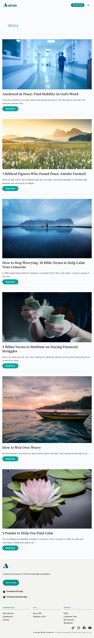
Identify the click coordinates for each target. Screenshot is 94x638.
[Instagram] (78, 627)
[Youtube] (89, 627)
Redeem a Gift (39, 616)
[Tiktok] (73, 627)
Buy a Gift (37, 613)
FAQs (66, 613)
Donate (6, 620)
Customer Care (70, 616)
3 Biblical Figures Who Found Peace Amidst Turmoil (44, 174)
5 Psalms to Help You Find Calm (27, 533)
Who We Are (8, 613)
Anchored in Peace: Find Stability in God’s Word (40, 94)
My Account (69, 620)
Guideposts (8, 616)
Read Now (10, 108)
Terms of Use (86, 632)
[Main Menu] (88, 5)
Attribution (68, 623)
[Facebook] (84, 627)
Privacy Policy (76, 632)
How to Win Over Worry (21, 447)
